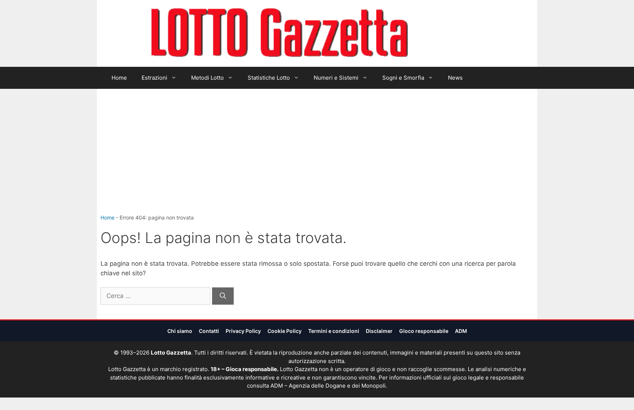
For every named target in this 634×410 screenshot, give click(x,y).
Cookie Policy (284, 331)
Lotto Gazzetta (450, 33)
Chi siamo (179, 331)
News (455, 77)
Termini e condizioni (333, 331)
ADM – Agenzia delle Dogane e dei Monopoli (328, 385)
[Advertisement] (317, 158)
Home (119, 77)
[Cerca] (223, 296)
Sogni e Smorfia (403, 77)
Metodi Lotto (207, 77)
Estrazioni (154, 77)
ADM (461, 331)
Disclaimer (379, 331)
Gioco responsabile (423, 331)
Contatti (209, 331)
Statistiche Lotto (269, 77)
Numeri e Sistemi (336, 77)
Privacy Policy (243, 331)
